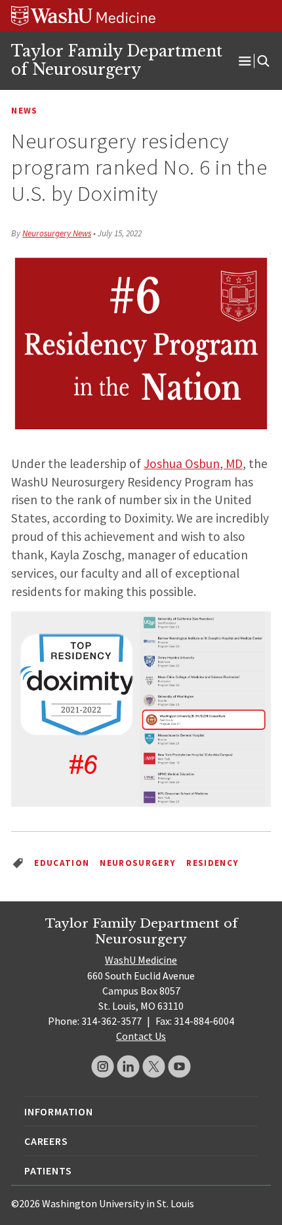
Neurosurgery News (56, 233)
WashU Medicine (141, 959)
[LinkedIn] (128, 1066)
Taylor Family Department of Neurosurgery (116, 60)
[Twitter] (153, 1066)
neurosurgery (138, 863)
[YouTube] (179, 1066)
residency (212, 863)
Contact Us (141, 1035)
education (61, 863)
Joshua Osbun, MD (193, 463)
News (24, 110)
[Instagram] (102, 1066)
